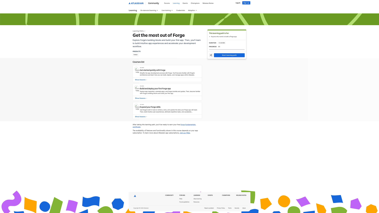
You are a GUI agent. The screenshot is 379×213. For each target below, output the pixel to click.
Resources (196, 202)
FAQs (180, 198)
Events (185, 3)
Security (237, 208)
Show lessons (140, 80)
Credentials (180, 10)
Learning (176, 3)
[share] (211, 55)
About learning (198, 198)
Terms (229, 208)
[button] (144, 3)
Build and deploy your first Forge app (155, 88)
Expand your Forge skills (150, 107)
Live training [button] (166, 10)
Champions (195, 3)
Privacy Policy (221, 208)
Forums (167, 3)
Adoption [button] (191, 10)
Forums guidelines (184, 202)
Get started (194, 69)
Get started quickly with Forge (152, 70)
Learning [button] (133, 10)
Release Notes (208, 3)
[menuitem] (167, 3)
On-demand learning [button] (148, 10)
